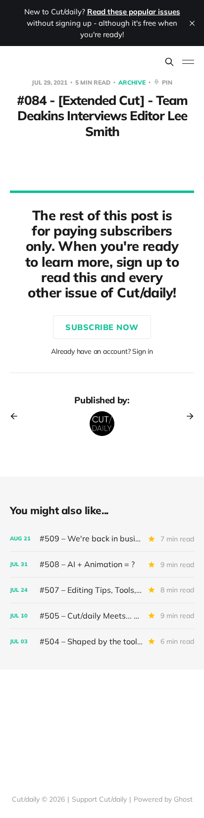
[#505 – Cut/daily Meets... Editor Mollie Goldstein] (102, 615)
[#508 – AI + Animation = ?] (102, 564)
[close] (192, 23)
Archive (132, 82)
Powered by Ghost (163, 799)
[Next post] (186, 416)
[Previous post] (17, 416)
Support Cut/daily (99, 799)
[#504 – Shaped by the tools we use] (102, 641)
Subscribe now (102, 327)
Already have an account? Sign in (102, 351)
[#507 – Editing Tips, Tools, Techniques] (102, 590)
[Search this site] (169, 61)
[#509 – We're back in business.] (102, 538)
